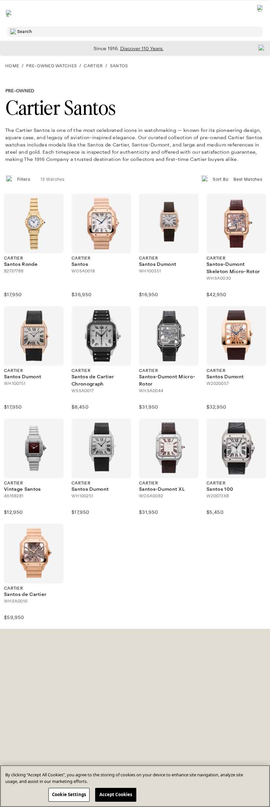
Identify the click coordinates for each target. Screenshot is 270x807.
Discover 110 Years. (142, 48)
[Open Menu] (9, 13)
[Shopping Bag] (260, 13)
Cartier (93, 66)
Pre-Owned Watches (51, 66)
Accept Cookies (115, 794)
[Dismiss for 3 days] (259, 47)
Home (12, 66)
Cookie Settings (69, 794)
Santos (119, 66)
